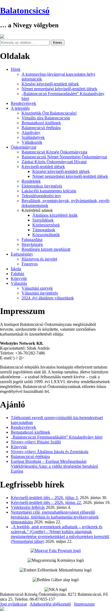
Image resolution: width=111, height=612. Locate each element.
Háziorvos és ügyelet (39, 259)
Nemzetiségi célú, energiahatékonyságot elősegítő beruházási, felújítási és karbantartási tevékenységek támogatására (55, 517)
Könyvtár (19, 278)
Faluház (17, 273)
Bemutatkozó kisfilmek (41, 123)
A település (20, 108)
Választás (19, 283)
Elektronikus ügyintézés (42, 186)
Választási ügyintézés (40, 293)
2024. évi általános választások (48, 298)
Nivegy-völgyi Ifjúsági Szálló (36, 442)
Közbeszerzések (46, 225)
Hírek (15, 69)
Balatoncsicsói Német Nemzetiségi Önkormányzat (64, 157)
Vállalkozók (32, 142)
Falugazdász (32, 239)
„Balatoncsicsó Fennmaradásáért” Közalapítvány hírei (56, 437)
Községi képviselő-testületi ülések (50, 84)
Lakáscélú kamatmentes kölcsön (49, 191)
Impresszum (84, 604)
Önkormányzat (23, 147)
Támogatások (43, 230)
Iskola (16, 268)
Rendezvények (23, 103)
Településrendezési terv (41, 195)
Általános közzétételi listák (55, 215)
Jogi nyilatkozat (13, 604)
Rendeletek (31, 181)
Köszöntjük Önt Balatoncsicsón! (49, 113)
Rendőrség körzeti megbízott (46, 249)
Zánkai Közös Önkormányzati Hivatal (54, 161)
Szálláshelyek (33, 137)
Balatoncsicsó (25, 10)
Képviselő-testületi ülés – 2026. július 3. (45, 497)
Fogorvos (30, 264)
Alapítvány (31, 132)
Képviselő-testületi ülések (43, 166)
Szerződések (43, 220)
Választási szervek (37, 288)
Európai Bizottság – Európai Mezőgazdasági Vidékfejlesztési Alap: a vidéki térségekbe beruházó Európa (54, 466)
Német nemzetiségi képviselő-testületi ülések (59, 88)
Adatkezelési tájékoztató (50, 604)
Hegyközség (32, 244)
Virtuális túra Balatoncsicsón (46, 118)
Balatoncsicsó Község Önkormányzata (54, 152)
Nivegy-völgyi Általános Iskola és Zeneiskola (49, 451)
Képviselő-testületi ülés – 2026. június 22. (46, 502)
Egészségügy (22, 254)
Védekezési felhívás (28, 507)
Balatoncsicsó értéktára (41, 127)
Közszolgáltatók (46, 234)
